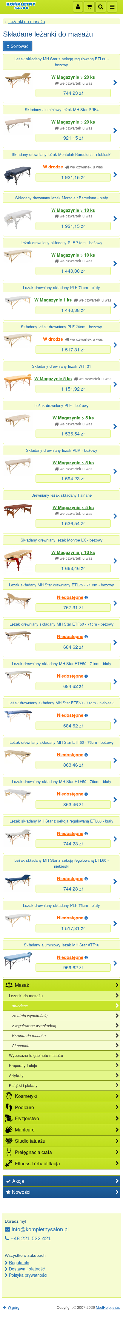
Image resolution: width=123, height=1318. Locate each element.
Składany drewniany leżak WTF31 (61, 366)
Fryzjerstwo (27, 1118)
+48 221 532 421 (30, 1238)
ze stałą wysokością (29, 1015)
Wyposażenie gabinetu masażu (36, 1055)
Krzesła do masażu (29, 1035)
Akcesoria (20, 1045)
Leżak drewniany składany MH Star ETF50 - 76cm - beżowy (62, 742)
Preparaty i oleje (23, 1065)
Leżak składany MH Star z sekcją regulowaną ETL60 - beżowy (61, 61)
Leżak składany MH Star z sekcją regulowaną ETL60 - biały (61, 821)
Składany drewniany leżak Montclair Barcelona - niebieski (61, 154)
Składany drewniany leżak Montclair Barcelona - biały (61, 198)
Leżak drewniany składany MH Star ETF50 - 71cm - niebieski (61, 702)
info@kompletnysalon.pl (40, 1229)
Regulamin (19, 1262)
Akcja (18, 1180)
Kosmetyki (26, 1096)
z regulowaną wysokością (34, 1025)
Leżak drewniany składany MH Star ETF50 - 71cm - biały (61, 663)
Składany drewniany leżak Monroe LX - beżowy (62, 540)
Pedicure (24, 1107)
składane (20, 1005)
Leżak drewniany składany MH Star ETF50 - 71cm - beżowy (62, 624)
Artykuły (16, 1075)
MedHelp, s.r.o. (108, 1307)
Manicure (25, 1129)
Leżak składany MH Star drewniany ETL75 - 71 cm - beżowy (61, 585)
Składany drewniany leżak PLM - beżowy (61, 450)
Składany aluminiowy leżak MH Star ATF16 (61, 945)
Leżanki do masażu (26, 21)
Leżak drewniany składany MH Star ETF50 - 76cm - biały (61, 781)
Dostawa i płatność (27, 1269)
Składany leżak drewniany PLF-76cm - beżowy (61, 326)
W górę (13, 1307)
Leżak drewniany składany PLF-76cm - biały (61, 905)
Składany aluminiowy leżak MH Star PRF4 (62, 109)
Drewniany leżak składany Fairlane (61, 495)
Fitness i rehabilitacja (37, 1163)
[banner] (21, 5)
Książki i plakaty (23, 1085)
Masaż (22, 984)
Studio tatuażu (30, 1140)
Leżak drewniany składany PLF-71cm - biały (61, 287)
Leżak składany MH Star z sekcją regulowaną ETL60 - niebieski (61, 863)
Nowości (21, 1191)
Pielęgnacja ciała (33, 1152)
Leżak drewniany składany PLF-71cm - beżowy (61, 242)
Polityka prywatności (28, 1275)
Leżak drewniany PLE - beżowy (61, 405)
